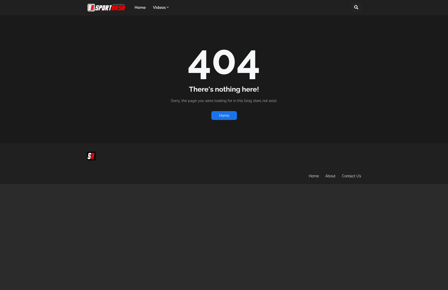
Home (224, 115)
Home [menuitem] (140, 7)
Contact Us (351, 176)
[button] (356, 7)
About (330, 176)
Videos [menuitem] (159, 7)
